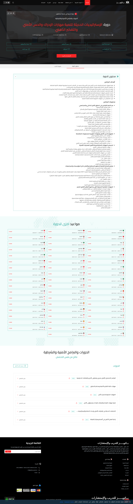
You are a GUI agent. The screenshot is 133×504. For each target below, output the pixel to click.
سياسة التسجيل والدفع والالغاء (106, 470)
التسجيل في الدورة (66, 56)
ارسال (8, 451)
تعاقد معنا (60, 2)
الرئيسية (87, 2)
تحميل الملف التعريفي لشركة (106, 475)
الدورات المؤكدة (125, 486)
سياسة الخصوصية (108, 468)
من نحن (54, 2)
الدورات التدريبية (78, 2)
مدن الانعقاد (68, 2)
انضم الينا (43, 2)
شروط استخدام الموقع (107, 463)
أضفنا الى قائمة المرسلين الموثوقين (105, 473)
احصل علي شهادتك (125, 488)
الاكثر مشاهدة (126, 484)
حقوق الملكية (109, 465)
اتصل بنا (49, 2)
